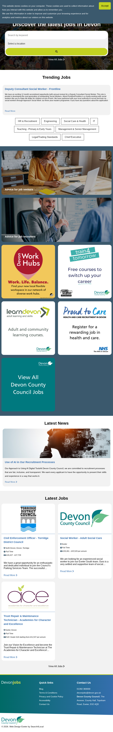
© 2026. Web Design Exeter (14, 726)
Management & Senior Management (77, 129)
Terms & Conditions (48, 693)
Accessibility (44, 700)
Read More (10, 111)
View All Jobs (55, 59)
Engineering (50, 121)
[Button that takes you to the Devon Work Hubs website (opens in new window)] (28, 271)
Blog (41, 689)
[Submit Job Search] (56, 51)
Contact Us (44, 704)
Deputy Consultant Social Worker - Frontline (32, 89)
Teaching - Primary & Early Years (34, 129)
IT (94, 121)
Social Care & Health (75, 121)
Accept (104, 6)
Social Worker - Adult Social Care (81, 538)
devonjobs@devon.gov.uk (89, 693)
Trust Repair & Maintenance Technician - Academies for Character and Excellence (27, 620)
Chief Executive (73, 137)
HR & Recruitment (27, 121)
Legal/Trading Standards (45, 137)
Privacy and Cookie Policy (51, 696)
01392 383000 (83, 689)
